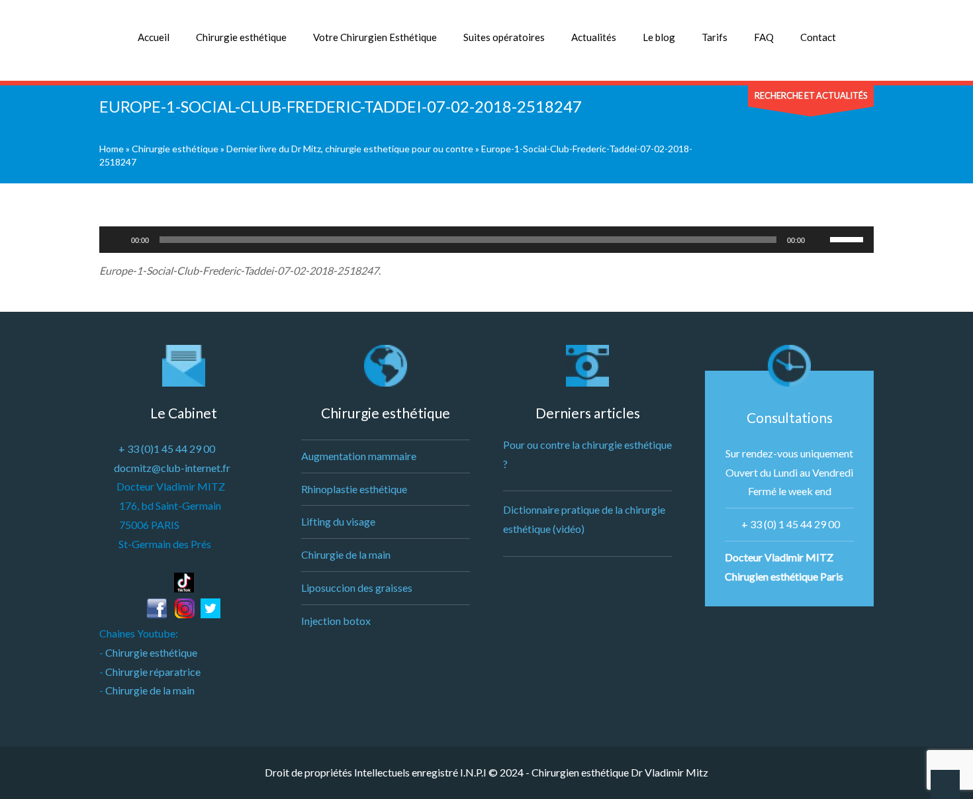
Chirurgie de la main (150, 690)
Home (111, 148)
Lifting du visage (338, 521)
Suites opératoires (504, 37)
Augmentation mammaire (358, 455)
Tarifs (714, 37)
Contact (818, 37)
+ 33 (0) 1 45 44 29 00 (790, 524)
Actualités (593, 37)
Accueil (153, 37)
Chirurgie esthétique (241, 37)
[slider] (848, 238)
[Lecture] (116, 239)
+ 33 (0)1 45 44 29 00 (166, 448)
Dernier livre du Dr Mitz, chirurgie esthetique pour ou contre (349, 148)
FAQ (764, 37)
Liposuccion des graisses (356, 587)
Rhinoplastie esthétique (354, 489)
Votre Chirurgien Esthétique (375, 37)
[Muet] (819, 239)
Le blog (659, 37)
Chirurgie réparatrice (153, 671)
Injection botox (336, 620)
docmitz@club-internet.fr (172, 467)
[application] (486, 239)
